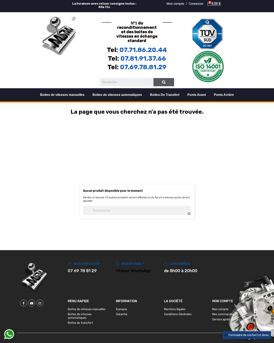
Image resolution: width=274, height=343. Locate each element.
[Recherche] (163, 82)
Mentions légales (175, 309)
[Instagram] (40, 303)
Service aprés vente (225, 319)
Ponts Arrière (224, 94)
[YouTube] (31, 303)
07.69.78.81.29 (143, 67)
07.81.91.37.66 (143, 58)
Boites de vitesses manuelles (62, 94)
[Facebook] (23, 303)
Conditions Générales (178, 314)
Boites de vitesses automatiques (117, 94)
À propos (121, 309)
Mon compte (220, 309)
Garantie (121, 314)
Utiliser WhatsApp (133, 270)
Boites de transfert (80, 323)
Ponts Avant (196, 94)
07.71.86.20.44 (143, 50)
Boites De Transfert (164, 94)
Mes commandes (223, 314)
